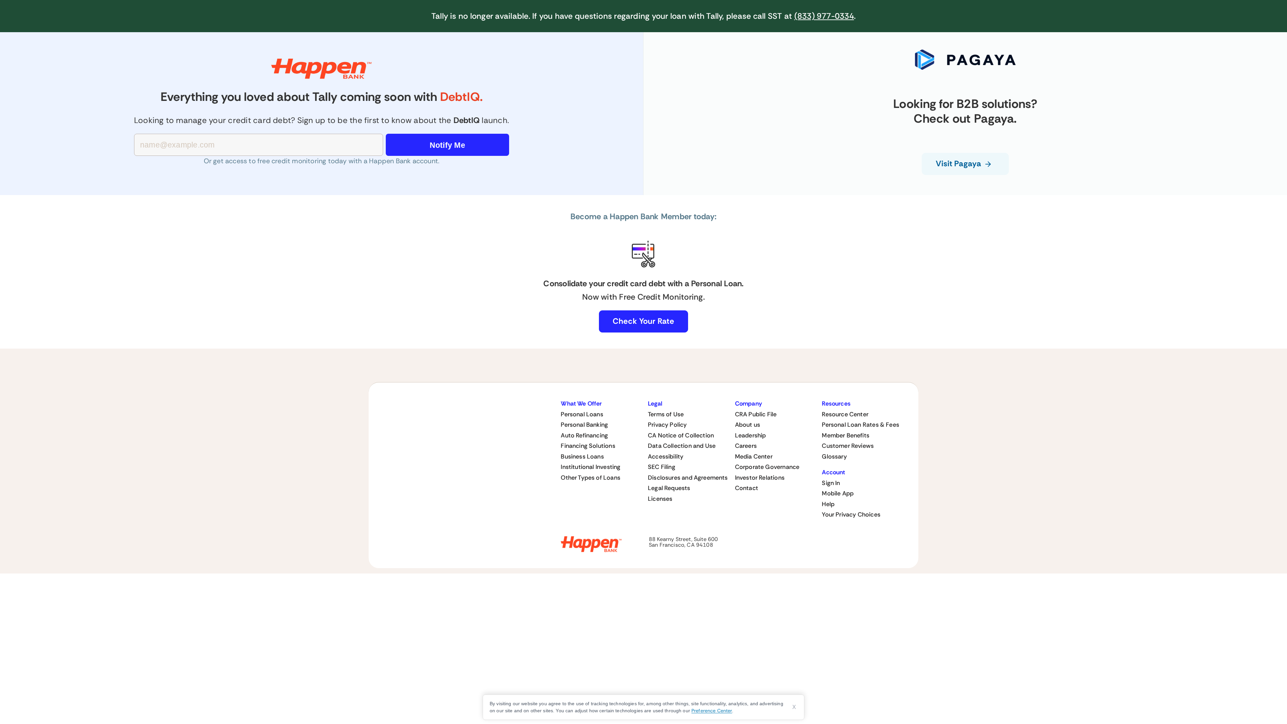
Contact (746, 488)
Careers (746, 446)
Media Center (754, 456)
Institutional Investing (590, 467)
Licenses (660, 499)
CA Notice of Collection (681, 435)
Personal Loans (582, 414)
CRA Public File (756, 414)
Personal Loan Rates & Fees (860, 425)
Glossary (834, 456)
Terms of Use (666, 414)
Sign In (831, 483)
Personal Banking (584, 425)
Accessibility (665, 456)
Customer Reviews (848, 446)
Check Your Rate (643, 321)
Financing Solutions (588, 446)
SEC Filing (661, 467)
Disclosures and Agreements (688, 478)
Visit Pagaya (958, 164)
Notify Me (447, 145)
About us (747, 425)
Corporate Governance (767, 467)
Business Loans (582, 456)
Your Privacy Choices (851, 514)
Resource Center (845, 414)
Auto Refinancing (584, 435)
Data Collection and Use (682, 446)
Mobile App (838, 493)
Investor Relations (760, 478)
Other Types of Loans (590, 478)
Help (828, 504)
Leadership (750, 435)
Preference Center (711, 711)
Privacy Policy (667, 425)
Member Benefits (845, 435)
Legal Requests (669, 488)
